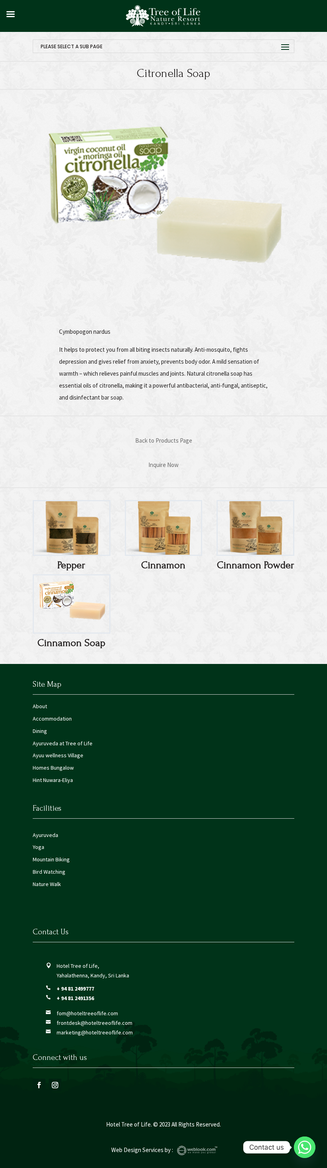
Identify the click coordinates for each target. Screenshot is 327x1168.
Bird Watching (49, 871)
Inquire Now (163, 465)
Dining (40, 731)
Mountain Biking (51, 859)
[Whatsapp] (304, 1147)
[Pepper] (71, 528)
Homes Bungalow (53, 767)
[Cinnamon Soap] (71, 604)
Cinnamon (163, 565)
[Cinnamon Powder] (255, 528)
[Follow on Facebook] (39, 1085)
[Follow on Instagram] (55, 1085)
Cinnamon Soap (71, 642)
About (40, 706)
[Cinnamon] (164, 528)
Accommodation (52, 718)
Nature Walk (47, 884)
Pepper (71, 565)
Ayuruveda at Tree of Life (63, 743)
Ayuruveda (45, 835)
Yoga (38, 847)
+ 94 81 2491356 (75, 998)
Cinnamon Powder (255, 565)
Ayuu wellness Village (58, 755)
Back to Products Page (163, 440)
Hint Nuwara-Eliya (53, 780)
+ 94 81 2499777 (75, 988)
